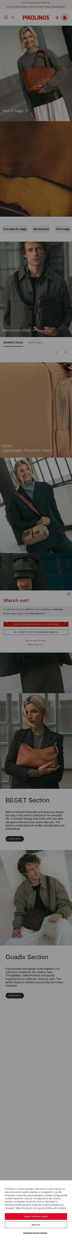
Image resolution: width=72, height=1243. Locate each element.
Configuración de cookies (35, 1233)
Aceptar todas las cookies (36, 1216)
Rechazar (36, 1225)
